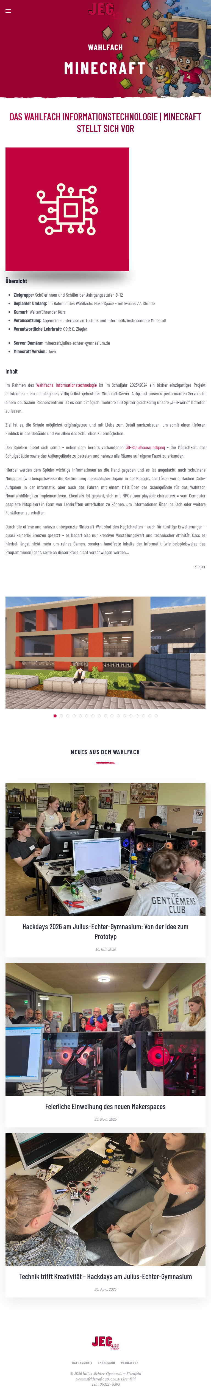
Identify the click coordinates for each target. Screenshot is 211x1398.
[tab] (55, 715)
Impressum (106, 1362)
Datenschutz (82, 1362)
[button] (8, 11)
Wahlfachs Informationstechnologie (66, 385)
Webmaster (129, 1362)
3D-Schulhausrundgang (145, 447)
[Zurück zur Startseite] (105, 11)
